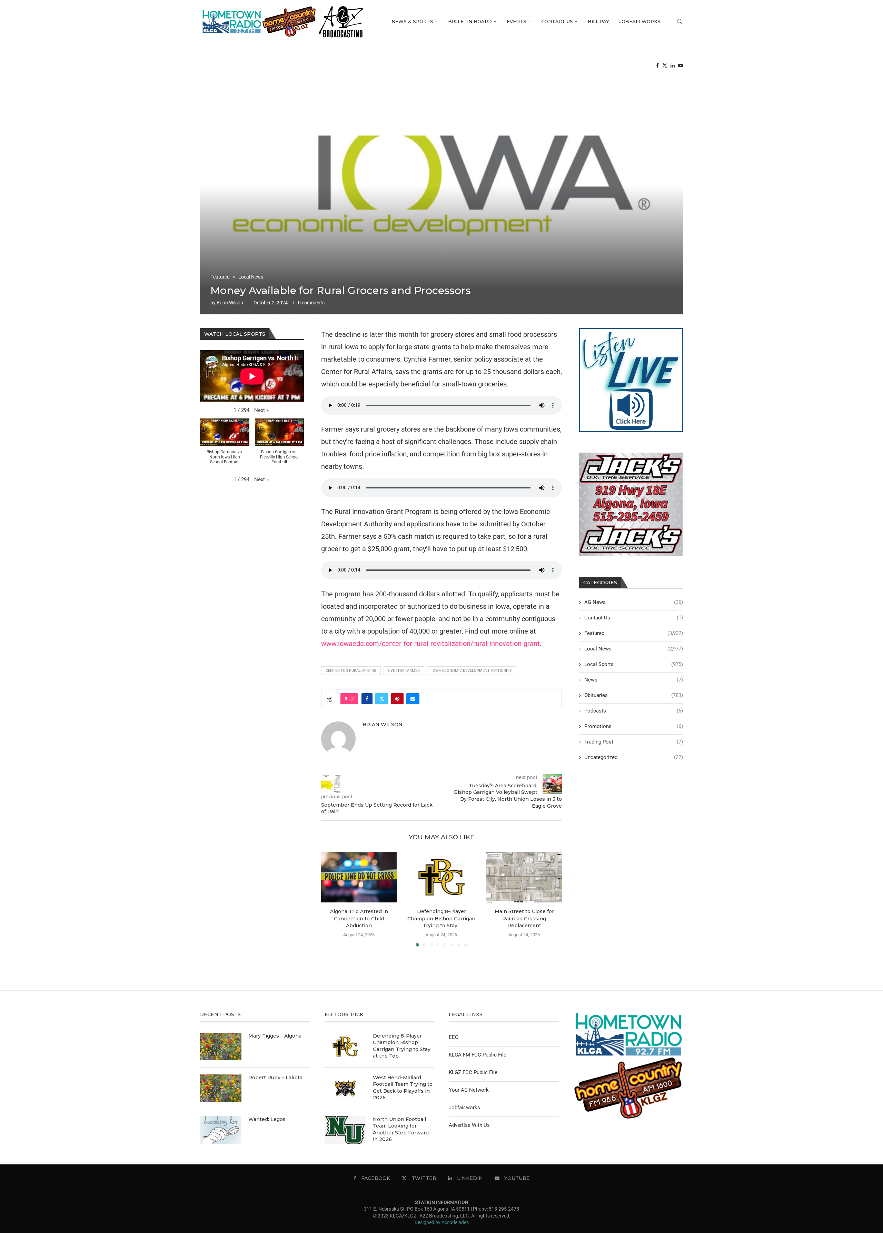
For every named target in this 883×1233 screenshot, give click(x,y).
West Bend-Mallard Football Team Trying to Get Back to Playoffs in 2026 (403, 1087)
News (633, 680)
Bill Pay (598, 21)
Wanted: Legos (267, 1119)
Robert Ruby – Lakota (275, 1077)
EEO (453, 1037)
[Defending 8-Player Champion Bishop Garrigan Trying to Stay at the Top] (441, 877)
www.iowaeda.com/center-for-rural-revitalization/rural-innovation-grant (430, 643)
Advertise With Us (469, 1125)
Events (516, 21)
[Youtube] (680, 65)
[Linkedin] (673, 65)
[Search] (679, 21)
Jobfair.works (640, 21)
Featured (633, 633)
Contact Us (557, 21)
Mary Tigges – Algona (274, 1036)
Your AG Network (469, 1090)
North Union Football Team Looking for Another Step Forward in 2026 (401, 1129)
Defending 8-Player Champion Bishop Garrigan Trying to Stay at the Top (401, 1046)
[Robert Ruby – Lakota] (220, 1088)
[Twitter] (664, 65)
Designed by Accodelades (442, 1222)
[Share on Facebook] (367, 698)
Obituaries (633, 695)
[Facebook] (657, 65)
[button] (330, 899)
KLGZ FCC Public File (473, 1072)
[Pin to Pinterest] (397, 698)
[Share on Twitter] (381, 698)
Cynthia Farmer (404, 670)
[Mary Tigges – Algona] (220, 1046)
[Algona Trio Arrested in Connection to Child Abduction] (359, 877)
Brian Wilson (230, 302)
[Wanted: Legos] (220, 1130)
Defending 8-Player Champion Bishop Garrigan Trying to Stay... (441, 919)
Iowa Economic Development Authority (471, 670)
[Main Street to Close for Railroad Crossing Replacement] (524, 877)
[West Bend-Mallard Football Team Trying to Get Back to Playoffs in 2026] (345, 1088)
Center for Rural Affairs (351, 670)
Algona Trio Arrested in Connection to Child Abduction (359, 919)
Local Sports (633, 664)
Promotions (633, 726)
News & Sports (412, 21)
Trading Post (633, 742)
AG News (633, 602)
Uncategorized (633, 757)
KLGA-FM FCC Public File (477, 1055)
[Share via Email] (412, 698)
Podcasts (633, 711)
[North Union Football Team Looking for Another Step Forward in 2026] (345, 1130)
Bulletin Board (470, 21)
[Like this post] (351, 698)
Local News (633, 649)
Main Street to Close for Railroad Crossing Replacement (524, 919)
